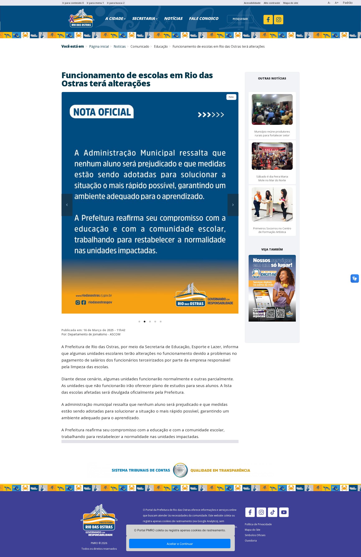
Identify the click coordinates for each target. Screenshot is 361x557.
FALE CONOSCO (203, 18)
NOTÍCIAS (173, 18)
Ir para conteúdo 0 (73, 2)
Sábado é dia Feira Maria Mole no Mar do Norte (272, 178)
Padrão (348, 3)
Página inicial (99, 46)
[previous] (66, 205)
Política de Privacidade (258, 524)
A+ (337, 3)
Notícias (120, 46)
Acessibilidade (252, 2)
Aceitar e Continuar (180, 544)
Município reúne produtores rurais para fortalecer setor (272, 133)
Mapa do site (290, 2)
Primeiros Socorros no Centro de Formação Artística (272, 230)
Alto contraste (272, 2)
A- (329, 3)
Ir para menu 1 (95, 2)
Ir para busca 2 (115, 2)
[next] (233, 205)
